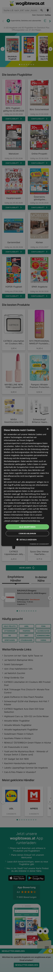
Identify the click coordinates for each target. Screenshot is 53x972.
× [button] (47, 429)
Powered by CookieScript (39, 544)
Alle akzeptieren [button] (27, 527)
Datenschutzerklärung (30, 521)
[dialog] (26, 486)
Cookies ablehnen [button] (27, 533)
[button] (26, 539)
